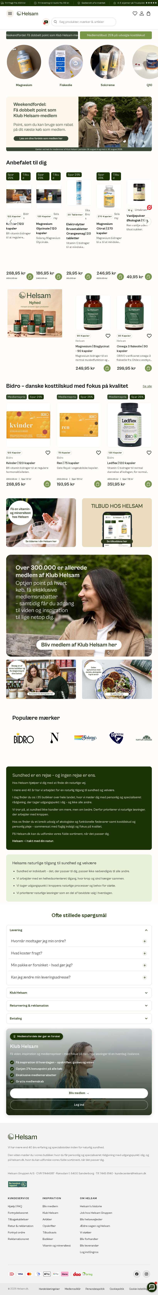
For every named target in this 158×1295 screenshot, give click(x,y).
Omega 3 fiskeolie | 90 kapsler (132, 349)
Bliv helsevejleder (91, 1219)
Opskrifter (49, 1226)
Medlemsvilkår (73, 1289)
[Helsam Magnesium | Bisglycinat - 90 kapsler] (93, 312)
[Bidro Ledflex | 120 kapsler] (129, 424)
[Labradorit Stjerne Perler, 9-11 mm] (18, 196)
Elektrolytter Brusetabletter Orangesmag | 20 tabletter (78, 231)
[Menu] (10, 13)
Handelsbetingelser (49, 1289)
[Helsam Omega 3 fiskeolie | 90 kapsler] (134, 312)
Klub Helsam (50, 1213)
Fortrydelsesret (18, 1213)
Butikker (48, 1239)
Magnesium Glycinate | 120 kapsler (46, 228)
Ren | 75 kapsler (68, 463)
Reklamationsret (18, 1239)
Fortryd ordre (16, 1232)
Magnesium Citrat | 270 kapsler (105, 228)
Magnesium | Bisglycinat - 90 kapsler (92, 349)
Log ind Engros (89, 1252)
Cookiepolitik (117, 1289)
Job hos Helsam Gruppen (96, 1213)
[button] (148, 13)
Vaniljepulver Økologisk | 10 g (137, 218)
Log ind (79, 1105)
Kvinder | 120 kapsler (15, 226)
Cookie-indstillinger (139, 1289)
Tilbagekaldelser (18, 1219)
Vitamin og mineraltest (57, 1245)
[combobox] (83, 22)
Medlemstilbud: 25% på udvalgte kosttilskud (116, 35)
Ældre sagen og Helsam (95, 1226)
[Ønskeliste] (135, 13)
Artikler (47, 1219)
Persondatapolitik (95, 1289)
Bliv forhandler (89, 1239)
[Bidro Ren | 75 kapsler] (79, 424)
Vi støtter (85, 1232)
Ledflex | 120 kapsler (121, 463)
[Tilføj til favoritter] (108, 335)
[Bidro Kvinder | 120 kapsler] (28, 424)
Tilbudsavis (49, 1232)
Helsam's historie (91, 1206)
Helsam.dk (22, 1288)
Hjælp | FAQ (15, 1206)
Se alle (147, 386)
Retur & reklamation (20, 1226)
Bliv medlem (79, 1093)
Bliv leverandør (89, 1245)
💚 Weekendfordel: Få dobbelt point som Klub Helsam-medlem (42, 35)
